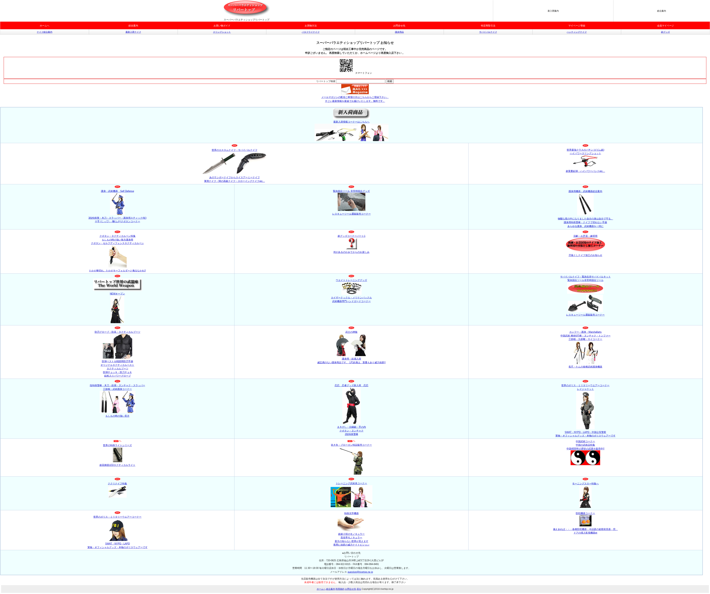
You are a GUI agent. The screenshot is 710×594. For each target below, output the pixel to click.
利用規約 (340, 589)
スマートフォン (363, 73)
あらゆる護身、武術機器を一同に (585, 226)
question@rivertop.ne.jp (360, 572)
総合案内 (661, 11)
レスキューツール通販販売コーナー (585, 314)
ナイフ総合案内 (44, 32)
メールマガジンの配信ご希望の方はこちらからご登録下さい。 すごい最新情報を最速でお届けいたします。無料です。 (355, 99)
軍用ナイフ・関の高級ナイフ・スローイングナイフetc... (234, 181)
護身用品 (399, 32)
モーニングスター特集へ (585, 483)
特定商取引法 (488, 25)
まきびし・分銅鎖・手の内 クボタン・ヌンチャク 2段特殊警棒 (351, 431)
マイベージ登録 (576, 25)
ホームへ (44, 25)
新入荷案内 (553, 11)
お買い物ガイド (222, 25)
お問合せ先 (399, 25)
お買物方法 (311, 25)
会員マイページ (665, 25)
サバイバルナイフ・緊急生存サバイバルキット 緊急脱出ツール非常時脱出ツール (585, 278)
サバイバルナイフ (488, 32)
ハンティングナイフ (577, 32)
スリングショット (222, 32)
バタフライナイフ (311, 32)
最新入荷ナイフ (133, 32)
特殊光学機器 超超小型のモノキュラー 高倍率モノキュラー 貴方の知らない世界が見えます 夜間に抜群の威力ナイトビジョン (351, 529)
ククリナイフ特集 (117, 483)
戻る (359, 589)
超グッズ (665, 32)
